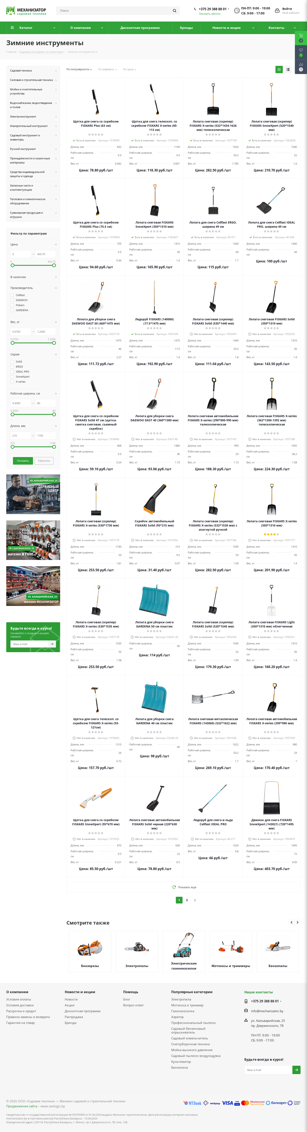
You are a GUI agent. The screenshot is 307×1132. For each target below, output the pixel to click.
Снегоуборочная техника (190, 1044)
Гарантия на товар (20, 1023)
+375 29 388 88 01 (213, 9)
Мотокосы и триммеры (231, 966)
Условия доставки (20, 1005)
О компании (17, 992)
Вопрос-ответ (133, 1005)
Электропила (181, 999)
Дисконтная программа (82, 1011)
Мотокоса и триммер (187, 1005)
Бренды (71, 1023)
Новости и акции (80, 992)
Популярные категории (192, 992)
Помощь (130, 992)
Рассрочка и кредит (21, 1011)
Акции (70, 1005)
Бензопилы (278, 966)
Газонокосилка (182, 1011)
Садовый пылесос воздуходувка (196, 1056)
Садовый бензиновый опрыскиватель (188, 1030)
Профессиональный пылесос (193, 1023)
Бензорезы (90, 966)
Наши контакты (258, 992)
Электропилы (137, 966)
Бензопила (179, 1067)
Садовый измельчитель (189, 1038)
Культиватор (181, 1061)
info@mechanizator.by (267, 1011)
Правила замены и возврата (28, 1017)
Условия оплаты (18, 999)
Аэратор (177, 1017)
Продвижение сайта (21, 1106)
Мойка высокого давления (191, 1050)
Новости (71, 999)
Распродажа (74, 1017)
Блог (126, 999)
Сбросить (44, 461)
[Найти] (175, 10)
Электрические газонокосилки (184, 965)
